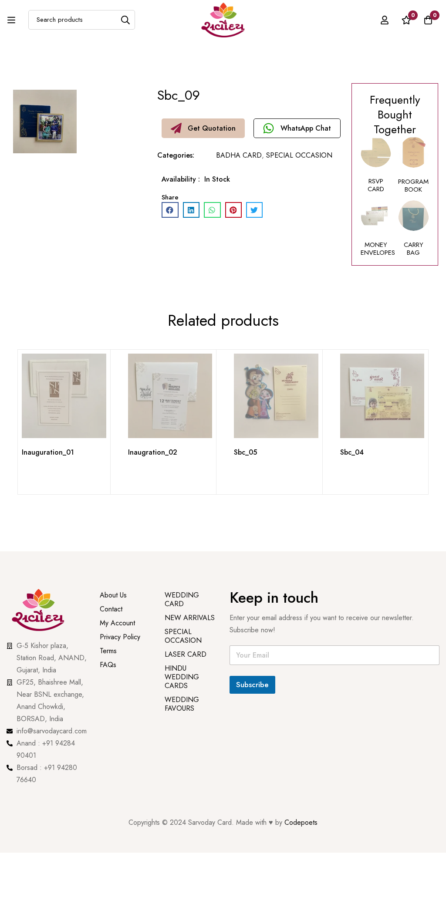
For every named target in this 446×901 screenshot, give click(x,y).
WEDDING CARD (182, 599)
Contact (111, 609)
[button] (203, 128)
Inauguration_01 (48, 452)
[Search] (125, 20)
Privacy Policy (121, 637)
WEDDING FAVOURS (182, 704)
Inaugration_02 (152, 452)
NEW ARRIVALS (190, 618)
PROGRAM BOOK (413, 185)
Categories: (175, 155)
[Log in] (384, 20)
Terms (108, 651)
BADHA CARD (239, 155)
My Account (117, 623)
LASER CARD (185, 654)
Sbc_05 (245, 452)
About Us (113, 595)
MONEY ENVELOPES (378, 248)
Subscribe (252, 684)
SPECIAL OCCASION (299, 155)
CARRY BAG (413, 248)
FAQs (108, 665)
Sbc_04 (352, 452)
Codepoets (301, 822)
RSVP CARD (376, 185)
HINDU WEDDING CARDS (182, 677)
